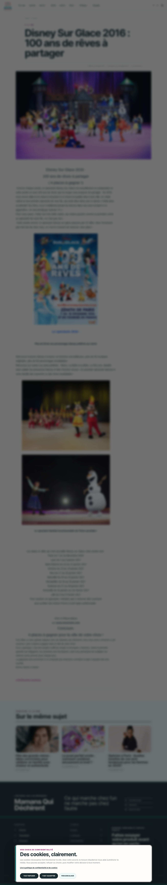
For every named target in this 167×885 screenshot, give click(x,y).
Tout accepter (48, 876)
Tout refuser (29, 876)
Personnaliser (67, 876)
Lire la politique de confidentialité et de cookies (38, 868)
